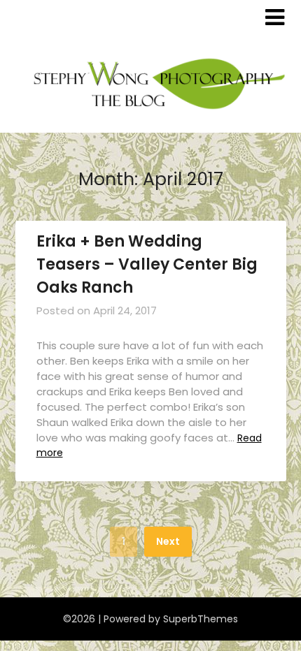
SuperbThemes (200, 619)
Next (168, 541)
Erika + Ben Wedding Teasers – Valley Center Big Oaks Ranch (147, 264)
